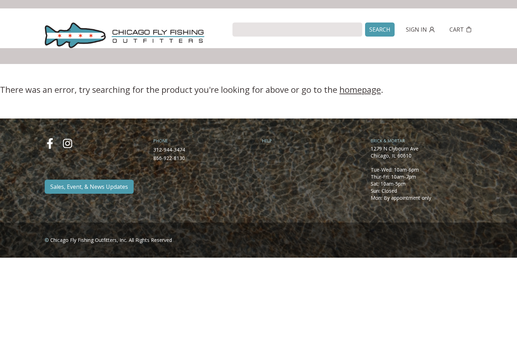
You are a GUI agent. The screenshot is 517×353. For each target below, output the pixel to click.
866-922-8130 (169, 158)
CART (456, 29)
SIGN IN (416, 29)
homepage (360, 89)
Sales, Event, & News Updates (89, 187)
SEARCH (379, 29)
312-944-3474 (169, 149)
